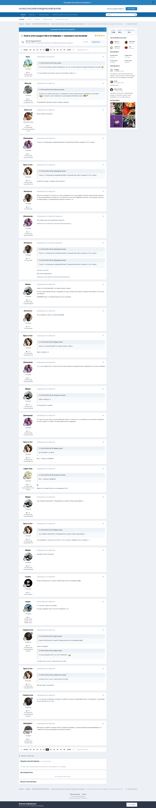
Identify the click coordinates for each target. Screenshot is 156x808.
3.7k (29, 154)
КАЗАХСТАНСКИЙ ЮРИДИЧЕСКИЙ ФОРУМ (40, 8)
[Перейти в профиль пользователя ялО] (126, 47)
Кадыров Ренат (36, 41)
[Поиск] (135, 14)
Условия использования (36, 805)
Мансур (28, 83)
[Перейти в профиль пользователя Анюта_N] (28, 116)
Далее (69, 49)
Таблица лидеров (44, 14)
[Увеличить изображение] (102, 67)
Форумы (21, 19)
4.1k (29, 617)
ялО (130, 46)
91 (40, 49)
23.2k (29, 180)
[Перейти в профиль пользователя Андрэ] (28, 608)
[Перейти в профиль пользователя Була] (28, 63)
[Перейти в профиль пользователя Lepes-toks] (28, 475)
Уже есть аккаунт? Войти (115, 8)
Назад (26, 49)
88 (30, 49)
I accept (132, 804)
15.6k (28, 300)
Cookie (84, 794)
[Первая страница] (21, 50)
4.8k (29, 72)
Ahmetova (28, 191)
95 (54, 49)
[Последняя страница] (73, 50)
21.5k (28, 207)
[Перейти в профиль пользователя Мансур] (28, 90)
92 (44, 49)
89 (34, 49)
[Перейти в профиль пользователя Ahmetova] (28, 198)
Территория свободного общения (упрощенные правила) (54, 43)
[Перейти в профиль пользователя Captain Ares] (28, 636)
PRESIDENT (27, 723)
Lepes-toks (27, 469)
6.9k (29, 99)
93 (47, 49)
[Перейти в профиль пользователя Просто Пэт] (28, 171)
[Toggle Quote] (39, 63)
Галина (28, 577)
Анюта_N (28, 110)
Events (29, 19)
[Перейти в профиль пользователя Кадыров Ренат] (23, 42)
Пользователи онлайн (61, 19)
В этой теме (127, 14)
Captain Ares (28, 630)
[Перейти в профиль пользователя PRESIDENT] (28, 730)
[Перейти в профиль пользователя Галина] (28, 583)
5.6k (29, 125)
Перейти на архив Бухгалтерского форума (64, 14)
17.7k (28, 645)
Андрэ (28, 601)
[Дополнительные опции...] (103, 57)
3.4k (29, 592)
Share (86, 42)
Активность (32, 14)
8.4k (29, 739)
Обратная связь (75, 794)
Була (28, 57)
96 (57, 49)
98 (64, 49)
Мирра (28, 284)
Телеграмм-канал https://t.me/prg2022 (76, 2)
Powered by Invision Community (78, 798)
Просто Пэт (28, 165)
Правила (37, 19)
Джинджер (28, 138)
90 (37, 49)
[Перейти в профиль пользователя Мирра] (28, 291)
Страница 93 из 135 (82, 49)
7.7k (29, 484)
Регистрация (131, 8)
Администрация (47, 19)
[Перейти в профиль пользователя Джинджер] (28, 144)
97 (61, 49)
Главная (23, 14)
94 (50, 49)
